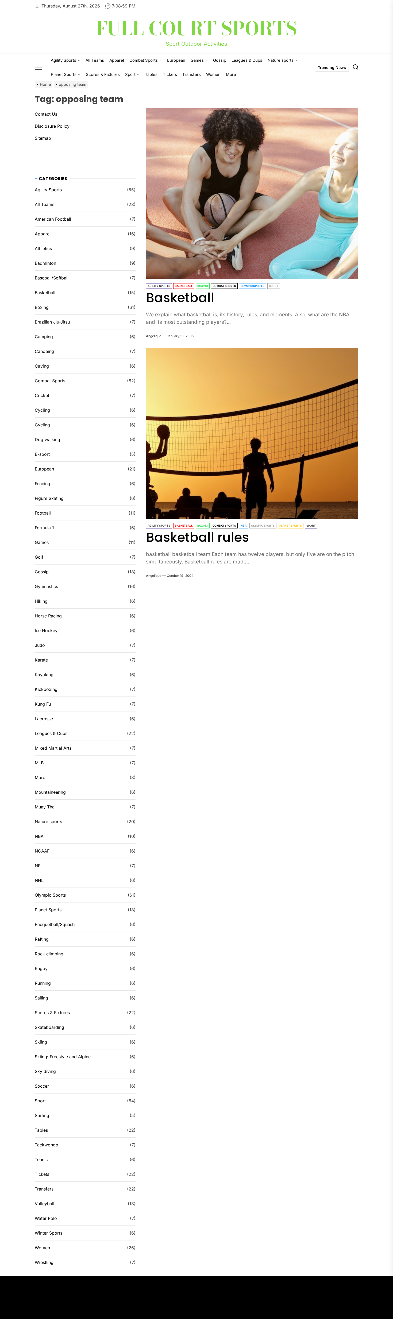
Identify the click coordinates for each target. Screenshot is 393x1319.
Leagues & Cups (247, 60)
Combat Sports (143, 60)
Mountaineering (50, 792)
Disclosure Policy (52, 126)
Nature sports (281, 60)
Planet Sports (63, 74)
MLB (39, 762)
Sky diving (45, 1071)
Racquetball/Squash (55, 924)
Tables (151, 74)
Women (213, 74)
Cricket (42, 395)
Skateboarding (49, 1027)
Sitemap (43, 138)
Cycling (42, 410)
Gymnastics (46, 586)
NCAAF (42, 851)
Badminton (45, 263)
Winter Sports (48, 1233)
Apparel (116, 60)
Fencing (42, 483)
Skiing (41, 1042)
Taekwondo (46, 1144)
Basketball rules (197, 537)
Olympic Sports (252, 285)
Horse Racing (48, 615)
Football (43, 513)
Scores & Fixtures (103, 74)
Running (43, 983)
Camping (44, 336)
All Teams (95, 60)
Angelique (153, 336)
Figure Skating (49, 498)
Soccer (42, 1086)
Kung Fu (43, 704)
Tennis (41, 1159)
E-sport (42, 454)
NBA (243, 525)
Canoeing (44, 351)
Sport (130, 74)
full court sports (196, 28)
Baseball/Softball (51, 278)
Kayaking (44, 674)
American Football (53, 219)
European (176, 60)
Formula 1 (44, 527)
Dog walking (47, 439)
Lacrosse (44, 718)
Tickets (170, 74)
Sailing (41, 998)
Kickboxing (46, 689)
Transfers (191, 74)
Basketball (184, 285)
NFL (39, 865)
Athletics (43, 248)
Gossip (219, 60)
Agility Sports (63, 60)
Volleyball (44, 1203)
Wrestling (44, 1262)
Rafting (42, 939)
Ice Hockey (46, 630)
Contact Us (46, 114)
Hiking (41, 601)
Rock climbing (49, 953)
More (231, 74)
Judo (40, 645)
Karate (41, 660)
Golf (39, 557)
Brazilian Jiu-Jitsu (52, 322)
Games (197, 60)
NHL (39, 880)
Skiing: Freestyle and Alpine (63, 1056)
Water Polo (46, 1218)
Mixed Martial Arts (53, 748)
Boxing (202, 285)
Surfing (42, 1115)
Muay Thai (45, 807)
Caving (42, 366)
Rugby (41, 968)
